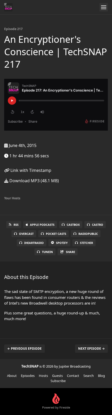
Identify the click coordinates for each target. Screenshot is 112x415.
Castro (97, 225)
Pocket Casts (56, 234)
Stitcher (86, 243)
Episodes (28, 375)
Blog (101, 375)
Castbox (73, 225)
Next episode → (91, 348)
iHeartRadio (34, 243)
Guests (57, 375)
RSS (16, 225)
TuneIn (47, 252)
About (12, 375)
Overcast (26, 234)
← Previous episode (24, 348)
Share (70, 252)
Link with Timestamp (30, 170)
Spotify (62, 243)
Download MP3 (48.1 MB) (33, 181)
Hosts (43, 375)
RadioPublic (88, 234)
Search (88, 375)
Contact (73, 375)
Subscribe (58, 380)
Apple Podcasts (42, 225)
